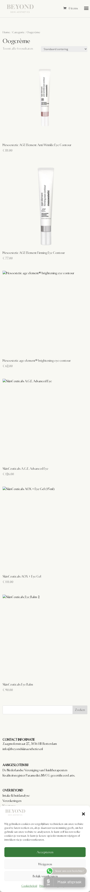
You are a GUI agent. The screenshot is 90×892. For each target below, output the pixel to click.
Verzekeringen (12, 801)
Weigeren (45, 864)
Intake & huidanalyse (16, 795)
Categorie (18, 32)
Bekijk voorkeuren (45, 876)
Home (6, 32)
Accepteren (45, 852)
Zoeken (80, 710)
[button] (83, 813)
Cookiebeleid (29, 885)
